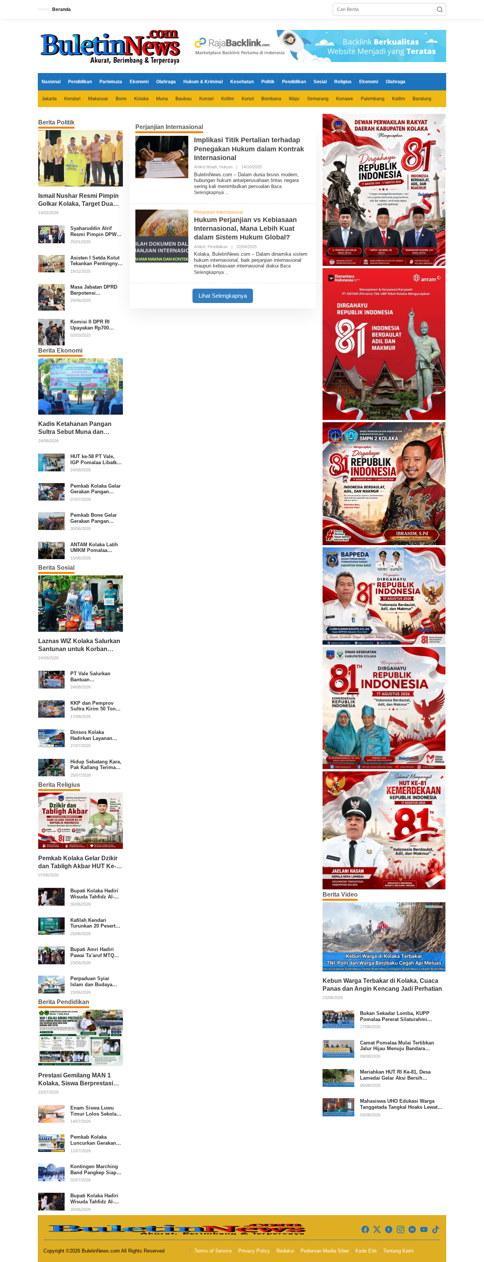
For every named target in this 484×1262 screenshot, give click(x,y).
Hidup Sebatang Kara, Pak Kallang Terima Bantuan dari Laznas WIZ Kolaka (95, 765)
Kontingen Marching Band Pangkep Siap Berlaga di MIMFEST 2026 (94, 1169)
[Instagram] (400, 1230)
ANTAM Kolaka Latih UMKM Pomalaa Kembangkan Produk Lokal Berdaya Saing (94, 547)
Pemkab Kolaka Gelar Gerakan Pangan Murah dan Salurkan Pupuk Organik (95, 489)
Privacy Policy (254, 1251)
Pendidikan (218, 246)
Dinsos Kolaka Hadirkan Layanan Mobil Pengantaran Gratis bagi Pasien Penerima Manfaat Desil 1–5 (92, 735)
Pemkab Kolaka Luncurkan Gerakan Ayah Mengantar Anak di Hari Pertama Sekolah (95, 1140)
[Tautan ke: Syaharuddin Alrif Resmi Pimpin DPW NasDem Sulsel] (51, 234)
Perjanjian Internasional (218, 212)
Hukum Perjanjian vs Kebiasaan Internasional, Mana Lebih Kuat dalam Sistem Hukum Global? (245, 228)
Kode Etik (366, 1251)
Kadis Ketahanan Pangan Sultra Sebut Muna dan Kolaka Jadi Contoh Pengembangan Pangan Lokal (75, 428)
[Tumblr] (389, 1230)
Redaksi (285, 1251)
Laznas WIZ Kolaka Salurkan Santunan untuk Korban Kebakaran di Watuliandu (79, 645)
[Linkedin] (412, 1230)
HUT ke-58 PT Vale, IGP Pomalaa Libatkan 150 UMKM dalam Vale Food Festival (96, 459)
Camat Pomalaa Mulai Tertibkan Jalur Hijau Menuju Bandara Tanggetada (397, 1046)
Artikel (199, 246)
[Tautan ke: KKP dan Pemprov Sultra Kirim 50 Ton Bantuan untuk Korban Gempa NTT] (51, 708)
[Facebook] (365, 1230)
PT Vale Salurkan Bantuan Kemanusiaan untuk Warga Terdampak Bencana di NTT (93, 676)
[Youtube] (424, 1230)
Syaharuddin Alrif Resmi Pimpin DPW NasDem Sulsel (93, 231)
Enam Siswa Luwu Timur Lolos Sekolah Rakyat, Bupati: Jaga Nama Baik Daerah (94, 1111)
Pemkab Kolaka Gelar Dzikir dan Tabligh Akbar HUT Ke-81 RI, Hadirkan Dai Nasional (78, 862)
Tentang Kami (398, 1251)
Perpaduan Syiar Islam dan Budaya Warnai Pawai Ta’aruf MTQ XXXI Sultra (94, 981)
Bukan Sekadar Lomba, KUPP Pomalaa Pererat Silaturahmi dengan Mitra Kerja (395, 1016)
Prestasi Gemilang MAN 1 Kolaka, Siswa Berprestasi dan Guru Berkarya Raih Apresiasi (75, 1080)
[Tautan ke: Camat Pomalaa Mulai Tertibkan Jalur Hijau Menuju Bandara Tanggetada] (338, 1048)
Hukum (226, 167)
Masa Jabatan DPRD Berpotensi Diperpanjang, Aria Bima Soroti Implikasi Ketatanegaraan (95, 290)
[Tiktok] (436, 1230)
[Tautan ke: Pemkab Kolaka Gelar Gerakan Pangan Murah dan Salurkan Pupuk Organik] (51, 491)
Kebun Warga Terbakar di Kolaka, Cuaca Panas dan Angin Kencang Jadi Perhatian (382, 985)
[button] (439, 9)
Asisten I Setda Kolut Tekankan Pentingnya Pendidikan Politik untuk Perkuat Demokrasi (95, 261)
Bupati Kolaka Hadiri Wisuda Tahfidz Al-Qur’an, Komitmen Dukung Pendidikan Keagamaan (94, 894)
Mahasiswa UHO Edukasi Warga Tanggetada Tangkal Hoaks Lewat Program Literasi (398, 1104)
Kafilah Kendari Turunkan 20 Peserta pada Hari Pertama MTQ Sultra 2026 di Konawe (94, 923)
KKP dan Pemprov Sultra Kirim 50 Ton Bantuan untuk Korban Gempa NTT (93, 706)
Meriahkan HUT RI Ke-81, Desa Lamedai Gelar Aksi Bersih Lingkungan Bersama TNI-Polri (396, 1075)
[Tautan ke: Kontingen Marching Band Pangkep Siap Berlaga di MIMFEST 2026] (51, 1172)
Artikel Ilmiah (205, 167)
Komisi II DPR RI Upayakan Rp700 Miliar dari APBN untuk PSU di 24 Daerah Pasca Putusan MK (90, 325)
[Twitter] (377, 1230)
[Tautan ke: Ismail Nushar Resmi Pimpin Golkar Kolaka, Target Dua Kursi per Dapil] (80, 158)
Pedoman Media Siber (325, 1251)
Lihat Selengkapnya (223, 295)
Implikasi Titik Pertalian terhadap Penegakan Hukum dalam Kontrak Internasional (249, 149)
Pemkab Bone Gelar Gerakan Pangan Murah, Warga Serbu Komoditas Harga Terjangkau (94, 518)
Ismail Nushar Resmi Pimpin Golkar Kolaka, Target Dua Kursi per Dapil (78, 200)
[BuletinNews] (111, 45)
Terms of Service (213, 1251)
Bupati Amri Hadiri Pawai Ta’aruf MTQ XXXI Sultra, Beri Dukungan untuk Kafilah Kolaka (92, 952)
